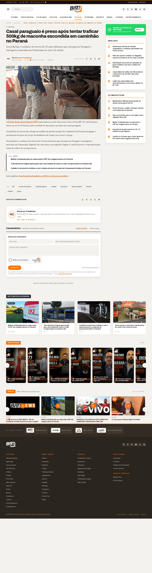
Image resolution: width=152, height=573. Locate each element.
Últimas (14, 17)
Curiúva (44, 493)
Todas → (143, 343)
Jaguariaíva (46, 475)
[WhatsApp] (140, 9)
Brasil (110, 17)
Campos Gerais (133, 2)
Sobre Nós (117, 458)
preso (19, 191)
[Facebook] (123, 9)
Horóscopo (81, 461)
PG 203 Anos (41, 17)
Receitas (81, 472)
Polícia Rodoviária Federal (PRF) (23, 122)
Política (53, 17)
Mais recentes (82, 228)
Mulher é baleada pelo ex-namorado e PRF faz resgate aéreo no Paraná (42, 159)
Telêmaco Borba (47, 472)
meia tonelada (77, 186)
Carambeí (45, 461)
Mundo (8, 493)
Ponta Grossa (27, 17)
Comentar (50, 60)
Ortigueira (45, 489)
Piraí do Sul (46, 496)
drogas (53, 186)
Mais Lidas (9, 461)
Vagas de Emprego (84, 468)
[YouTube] (136, 9)
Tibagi (44, 468)
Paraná (88, 186)
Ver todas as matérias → (26, 220)
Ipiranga (45, 486)
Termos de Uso (118, 468)
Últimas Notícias (11, 458)
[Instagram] (132, 9)
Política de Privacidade (121, 465)
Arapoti (44, 479)
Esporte (100, 17)
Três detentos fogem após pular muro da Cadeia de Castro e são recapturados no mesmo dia (51, 164)
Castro (44, 458)
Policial (78, 17)
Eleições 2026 (66, 17)
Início (8, 23)
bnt (13, 186)
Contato (116, 461)
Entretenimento (133, 17)
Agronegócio (10, 482)
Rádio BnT (142, 2)
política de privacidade (65, 273)
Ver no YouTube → (139, 391)
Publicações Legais (84, 479)
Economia (89, 17)
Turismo (119, 17)
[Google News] (144, 9)
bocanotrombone (25, 186)
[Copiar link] (99, 59)
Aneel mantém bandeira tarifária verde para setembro (43, 176)
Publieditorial (10, 506)
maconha (64, 186)
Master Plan (117, 477)
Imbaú (44, 499)
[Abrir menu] (8, 9)
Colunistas (10, 496)
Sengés (44, 482)
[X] (127, 9)
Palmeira (45, 465)
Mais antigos (94, 228)
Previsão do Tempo (84, 458)
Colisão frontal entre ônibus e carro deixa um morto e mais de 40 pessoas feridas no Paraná (51, 168)
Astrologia (81, 475)
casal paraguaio (41, 186)
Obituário (81, 465)
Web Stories (82, 482)
